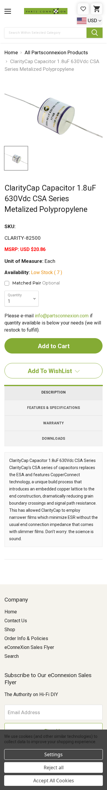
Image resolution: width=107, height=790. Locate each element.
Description (53, 392)
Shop (9, 629)
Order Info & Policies (26, 638)
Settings (53, 754)
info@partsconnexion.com (62, 316)
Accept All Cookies (53, 780)
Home (10, 612)
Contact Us (15, 620)
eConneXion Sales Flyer (29, 647)
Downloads (53, 438)
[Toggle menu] (7, 11)
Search (11, 656)
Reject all (54, 767)
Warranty (53, 423)
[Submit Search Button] (94, 33)
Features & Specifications (53, 408)
